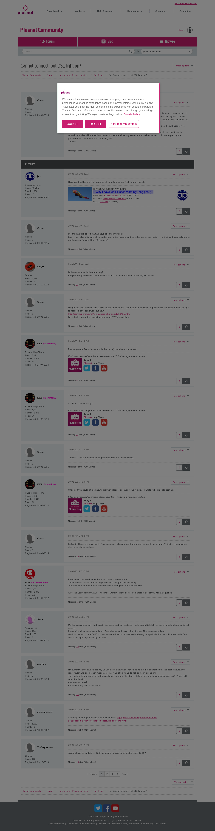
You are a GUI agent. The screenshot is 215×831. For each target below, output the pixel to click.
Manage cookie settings (124, 124)
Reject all (96, 124)
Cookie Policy (132, 114)
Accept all (73, 124)
